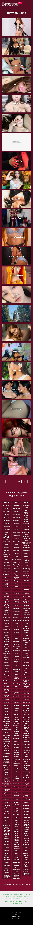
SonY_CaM (16, 142)
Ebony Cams (23, 901)
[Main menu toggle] (29, 4)
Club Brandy (8, 896)
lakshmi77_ (16, 199)
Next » (24, 481)
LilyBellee (16, 333)
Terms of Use (16, 919)
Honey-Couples (16, 275)
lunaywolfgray (16, 218)
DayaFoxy (16, 447)
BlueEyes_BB (16, 46)
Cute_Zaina (16, 371)
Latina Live (26, 894)
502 (19, 481)
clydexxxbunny (17, 352)
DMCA (16, 914)
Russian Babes (17, 894)
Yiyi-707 (16, 104)
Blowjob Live (16, 899)
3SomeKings (16, 409)
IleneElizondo (16, 313)
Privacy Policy (16, 917)
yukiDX (16, 84)
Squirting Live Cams (19, 896)
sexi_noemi (16, 466)
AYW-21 (16, 180)
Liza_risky (16, 428)
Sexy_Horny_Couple (16, 256)
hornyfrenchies (16, 237)
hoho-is (16, 123)
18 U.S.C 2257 (16, 912)
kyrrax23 (16, 27)
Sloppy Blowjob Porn (16, 903)
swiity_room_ (16, 161)
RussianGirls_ (16, 390)
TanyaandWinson (16, 65)
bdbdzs (16, 294)
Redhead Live (14, 901)
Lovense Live (7, 894)
